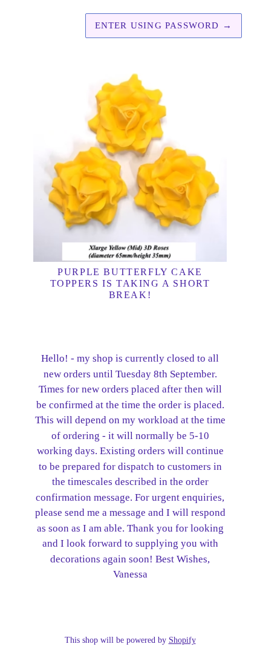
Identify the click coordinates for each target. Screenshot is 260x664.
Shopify (182, 640)
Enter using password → (163, 25)
